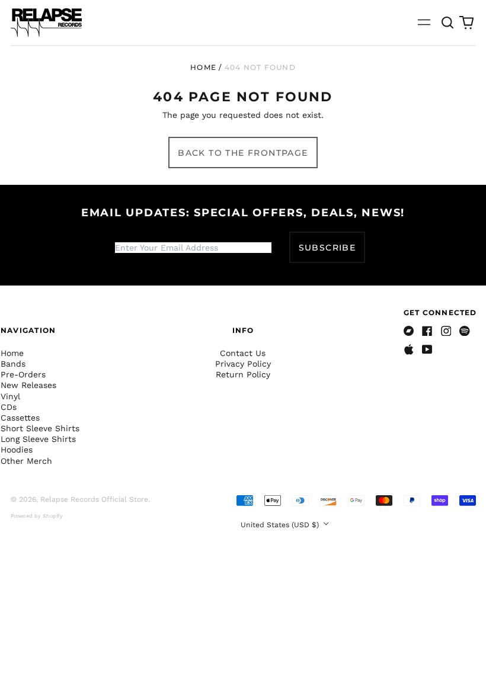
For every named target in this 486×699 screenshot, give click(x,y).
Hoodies (17, 449)
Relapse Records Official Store (94, 499)
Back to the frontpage (243, 153)
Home (203, 67)
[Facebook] (427, 331)
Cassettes (20, 417)
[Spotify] (464, 331)
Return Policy (243, 374)
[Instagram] (446, 331)
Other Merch (26, 461)
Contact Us (243, 353)
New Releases (28, 385)
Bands (13, 363)
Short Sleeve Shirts (40, 428)
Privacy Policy (243, 363)
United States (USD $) (281, 525)
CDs (9, 407)
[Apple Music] (409, 349)
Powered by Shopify (37, 516)
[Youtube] (427, 349)
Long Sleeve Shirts (38, 439)
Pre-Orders (23, 374)
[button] (448, 22)
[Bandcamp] (409, 331)
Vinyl (10, 396)
